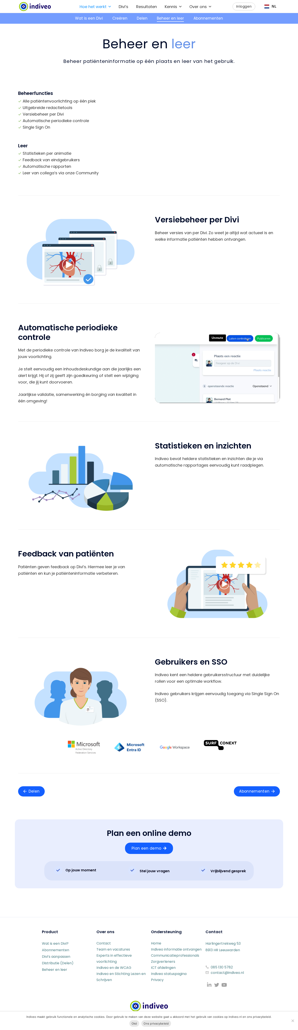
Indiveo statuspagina (169, 973)
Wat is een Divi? (55, 943)
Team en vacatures (113, 949)
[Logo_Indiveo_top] (35, 6)
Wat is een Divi (89, 18)
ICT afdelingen (163, 967)
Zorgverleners (163, 961)
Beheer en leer (170, 18)
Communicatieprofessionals (175, 955)
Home (156, 943)
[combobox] (270, 6)
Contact (103, 943)
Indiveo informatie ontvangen (176, 949)
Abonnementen (208, 18)
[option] (270, 6)
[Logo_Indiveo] (149, 1006)
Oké (134, 1023)
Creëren (119, 18)
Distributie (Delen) (58, 963)
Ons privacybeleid (156, 1023)
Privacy (157, 979)
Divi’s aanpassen (56, 956)
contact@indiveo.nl (227, 972)
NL (274, 6)
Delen (142, 18)
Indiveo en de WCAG (113, 967)
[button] (109, 6)
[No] (292, 1020)
